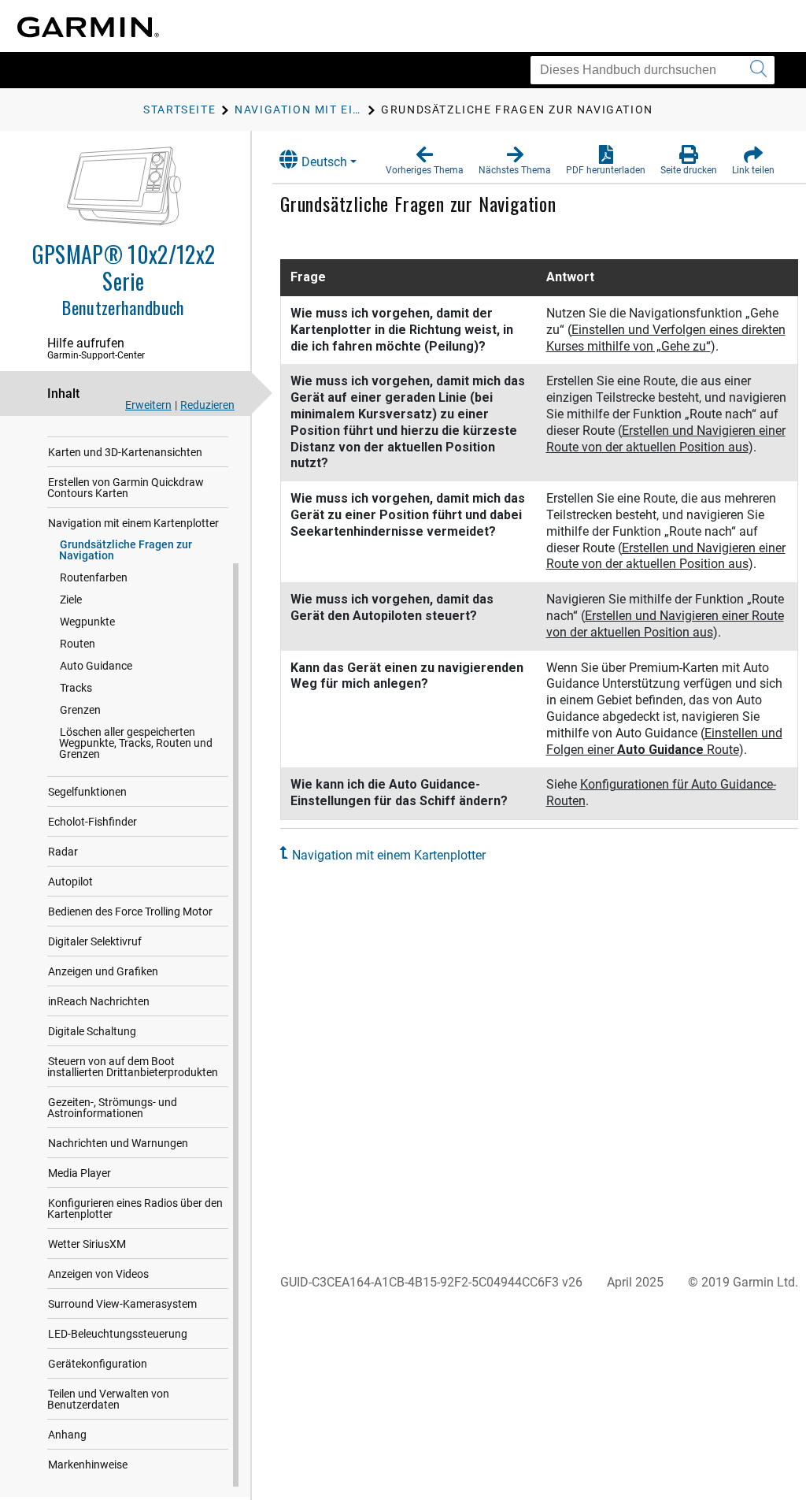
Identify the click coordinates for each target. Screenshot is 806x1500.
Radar (63, 851)
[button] (425, 160)
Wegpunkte (87, 621)
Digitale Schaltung (92, 1031)
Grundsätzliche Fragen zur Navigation (125, 550)
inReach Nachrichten (99, 1001)
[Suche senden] (758, 70)
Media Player (79, 1173)
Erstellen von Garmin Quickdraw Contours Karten (125, 487)
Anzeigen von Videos (98, 1274)
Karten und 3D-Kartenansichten (125, 452)
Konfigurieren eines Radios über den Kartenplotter (135, 1208)
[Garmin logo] (88, 27)
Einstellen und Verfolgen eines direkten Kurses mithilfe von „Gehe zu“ (666, 338)
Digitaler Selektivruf (95, 941)
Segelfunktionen (87, 791)
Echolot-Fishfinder (92, 821)
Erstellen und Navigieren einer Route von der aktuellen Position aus (666, 439)
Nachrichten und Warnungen (118, 1143)
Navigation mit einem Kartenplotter (133, 523)
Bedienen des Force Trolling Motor (130, 911)
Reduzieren (207, 405)
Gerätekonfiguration (97, 1363)
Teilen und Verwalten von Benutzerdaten (108, 1399)
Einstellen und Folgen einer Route (664, 741)
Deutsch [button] (324, 161)
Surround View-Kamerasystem (122, 1304)
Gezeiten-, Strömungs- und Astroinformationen (112, 1107)
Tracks (76, 687)
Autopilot (70, 881)
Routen (77, 643)
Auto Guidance (96, 665)
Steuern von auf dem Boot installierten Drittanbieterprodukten (132, 1067)
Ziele (71, 599)
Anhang (67, 1434)
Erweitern (148, 405)
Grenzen (80, 710)
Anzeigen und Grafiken (103, 971)
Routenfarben (94, 577)
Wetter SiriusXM (87, 1244)
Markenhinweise (88, 1464)
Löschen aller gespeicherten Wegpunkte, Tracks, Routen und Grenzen (136, 743)
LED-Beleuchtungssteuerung (117, 1333)
